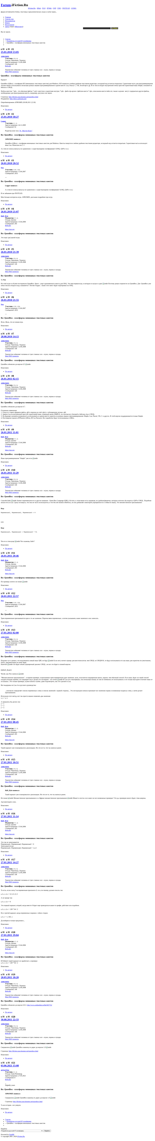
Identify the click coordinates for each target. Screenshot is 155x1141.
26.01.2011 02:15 (10, 378)
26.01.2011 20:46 (10, 555)
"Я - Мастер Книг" (25, 131)
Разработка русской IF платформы (19, 41)
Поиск (7, 23)
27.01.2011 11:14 (10, 816)
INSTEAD (66, 8)
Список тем (9, 19)
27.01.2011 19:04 (10, 935)
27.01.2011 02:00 (10, 632)
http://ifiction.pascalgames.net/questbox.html (23, 97)
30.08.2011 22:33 (10, 1019)
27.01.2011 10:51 (10, 762)
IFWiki (49, 8)
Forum (6, 5)
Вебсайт (8, 66)
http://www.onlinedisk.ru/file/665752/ (39, 1005)
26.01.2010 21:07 (10, 211)
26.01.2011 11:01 (10, 432)
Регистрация (9, 25)
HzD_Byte (4, 216)
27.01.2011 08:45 (10, 722)
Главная (8, 17)
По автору (8, 109)
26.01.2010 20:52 (10, 163)
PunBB (11, 1134)
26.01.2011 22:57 (10, 596)
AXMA (73, 8)
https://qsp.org (9, 229)
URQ (59, 8)
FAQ (44, 8)
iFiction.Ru (32, 8)
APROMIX (5, 56)
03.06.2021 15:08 (10, 1065)
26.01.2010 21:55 (10, 300)
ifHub (39, 8)
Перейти (4, 1129)
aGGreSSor (5, 1070)
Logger (3, 121)
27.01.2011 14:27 (10, 862)
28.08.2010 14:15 (10, 336)
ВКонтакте (19, 26)
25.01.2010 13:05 (10, 52)
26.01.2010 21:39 (10, 252)
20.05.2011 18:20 (10, 977)
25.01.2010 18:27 (10, 116)
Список (8, 39)
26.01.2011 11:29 (10, 472)
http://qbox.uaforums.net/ (18, 99)
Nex (2, 168)
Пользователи (10, 21)
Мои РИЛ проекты (12, 72)
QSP (54, 8)
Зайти (7, 26)
